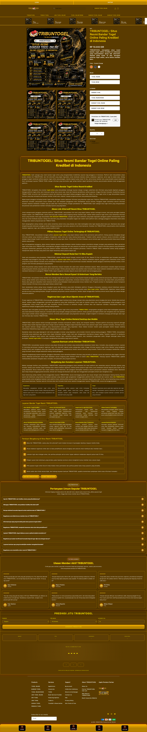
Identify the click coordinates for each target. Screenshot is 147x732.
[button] (31, 15)
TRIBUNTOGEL (31, 15)
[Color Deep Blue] (95, 67)
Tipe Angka (53, 618)
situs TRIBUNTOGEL (92, 356)
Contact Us (68, 694)
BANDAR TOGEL (96, 92)
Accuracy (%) (101, 618)
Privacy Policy (69, 700)
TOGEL (50, 692)
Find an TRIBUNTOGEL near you (88, 690)
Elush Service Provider (55, 694)
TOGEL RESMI (95, 82)
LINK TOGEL (34, 700)
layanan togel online (64, 259)
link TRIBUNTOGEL (119, 377)
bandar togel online (35, 338)
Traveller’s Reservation (55, 703)
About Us (84, 686)
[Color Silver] (99, 67)
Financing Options (53, 697)
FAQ (66, 697)
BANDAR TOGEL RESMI (113, 15)
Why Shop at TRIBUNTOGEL (86, 694)
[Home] (33, 8)
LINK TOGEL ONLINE (60, 15)
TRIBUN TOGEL (44, 15)
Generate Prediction (73, 626)
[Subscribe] (55, 718)
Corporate (51, 689)
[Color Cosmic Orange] (91, 66)
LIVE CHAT (124, 729)
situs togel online (93, 289)
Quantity (92, 130)
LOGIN (37, 2)
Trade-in (50, 700)
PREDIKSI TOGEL (36, 706)
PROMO (22, 729)
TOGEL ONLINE (95, 77)
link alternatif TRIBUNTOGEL (59, 216)
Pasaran (4, 618)
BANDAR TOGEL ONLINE (95, 15)
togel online (51, 190)
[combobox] (69, 8)
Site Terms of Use (70, 703)
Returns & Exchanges (71, 692)
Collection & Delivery (71, 689)
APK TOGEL (34, 697)
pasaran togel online (60, 235)
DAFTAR (110, 2)
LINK (99, 729)
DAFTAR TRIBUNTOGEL (31, 476)
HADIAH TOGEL (35, 703)
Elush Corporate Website (89, 698)
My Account (68, 686)
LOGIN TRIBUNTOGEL (48, 476)
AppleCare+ (51, 686)
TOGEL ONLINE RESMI (77, 15)
